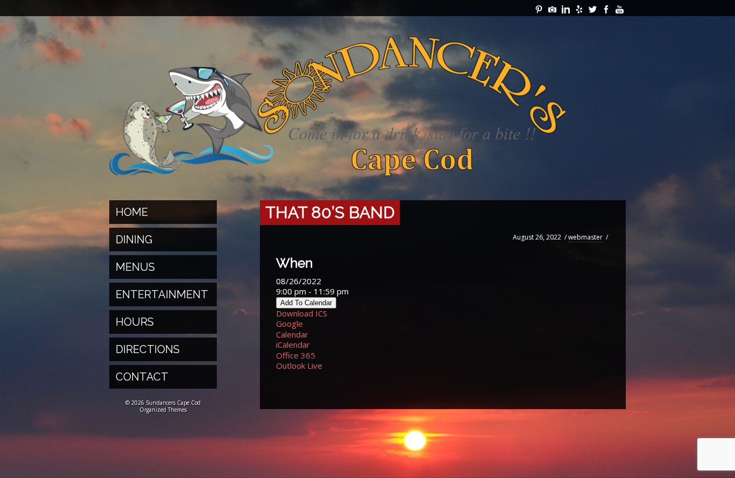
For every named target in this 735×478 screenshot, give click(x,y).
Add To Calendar (306, 303)
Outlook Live (299, 365)
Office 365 (295, 355)
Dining (134, 239)
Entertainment (162, 294)
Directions (148, 349)
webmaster (585, 237)
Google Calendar (292, 329)
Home (132, 212)
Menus (135, 267)
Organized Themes (163, 409)
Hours (135, 321)
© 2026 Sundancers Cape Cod (163, 402)
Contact (142, 376)
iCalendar (293, 344)
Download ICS (301, 313)
